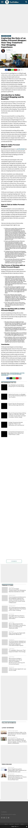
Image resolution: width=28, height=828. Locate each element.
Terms (22, 824)
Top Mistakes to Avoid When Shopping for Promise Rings (16, 385)
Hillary (9, 50)
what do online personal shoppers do (11, 375)
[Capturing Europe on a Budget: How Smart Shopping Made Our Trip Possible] (4, 397)
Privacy (17, 824)
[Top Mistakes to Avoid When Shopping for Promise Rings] (4, 387)
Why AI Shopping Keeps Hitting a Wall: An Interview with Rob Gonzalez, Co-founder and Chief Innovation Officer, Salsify (17, 415)
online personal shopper (17, 373)
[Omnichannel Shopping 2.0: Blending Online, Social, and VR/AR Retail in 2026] (4, 434)
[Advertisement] (14, 18)
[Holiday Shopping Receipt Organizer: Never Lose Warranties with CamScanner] (4, 425)
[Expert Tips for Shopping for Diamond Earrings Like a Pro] (4, 406)
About (6, 824)
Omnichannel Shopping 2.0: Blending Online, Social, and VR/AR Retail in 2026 (16, 433)
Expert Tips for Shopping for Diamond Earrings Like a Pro (16, 404)
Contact (11, 824)
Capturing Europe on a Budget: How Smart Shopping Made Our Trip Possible (17, 396)
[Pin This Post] (15, 69)
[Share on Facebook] (6, 69)
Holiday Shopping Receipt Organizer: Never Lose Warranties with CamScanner (16, 424)
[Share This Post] (9, 69)
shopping (3, 374)
